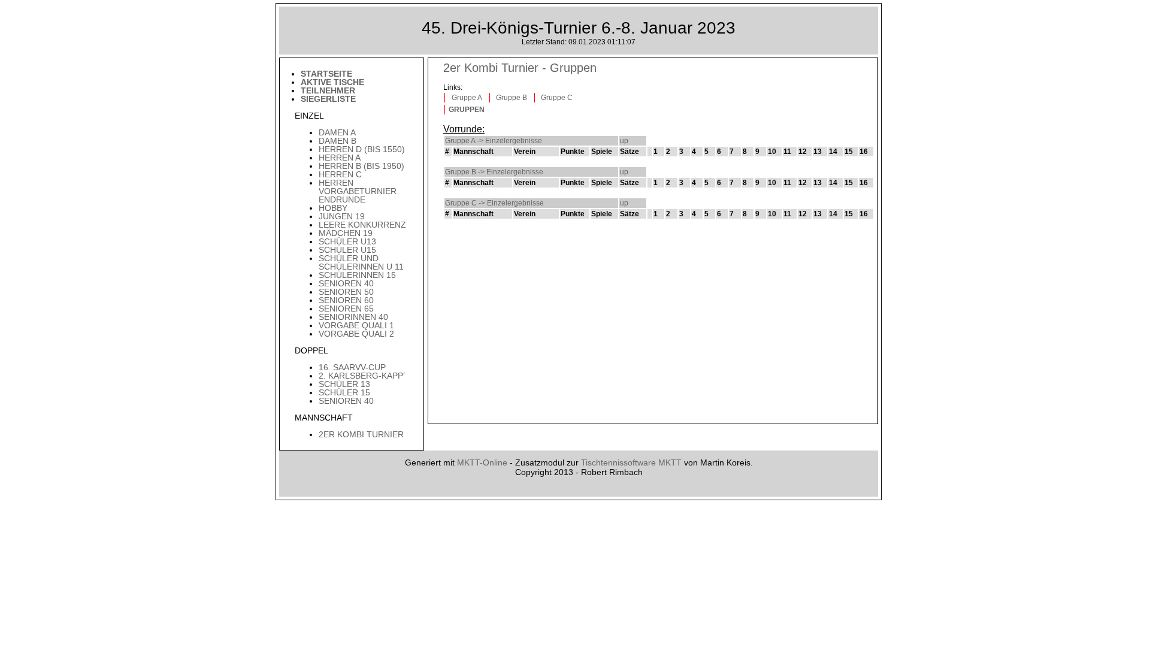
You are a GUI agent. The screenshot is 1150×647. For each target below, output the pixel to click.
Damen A (337, 132)
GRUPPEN (467, 109)
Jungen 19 (342, 216)
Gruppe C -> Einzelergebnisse (494, 203)
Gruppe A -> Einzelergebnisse (493, 141)
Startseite (326, 73)
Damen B (337, 141)
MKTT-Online (482, 462)
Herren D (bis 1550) (362, 149)
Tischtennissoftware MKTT (631, 462)
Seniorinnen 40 (353, 317)
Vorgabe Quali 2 (356, 333)
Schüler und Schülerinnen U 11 (361, 262)
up (624, 141)
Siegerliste (328, 99)
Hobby (333, 208)
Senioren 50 (346, 292)
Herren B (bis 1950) (361, 166)
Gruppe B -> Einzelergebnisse (494, 172)
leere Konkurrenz (362, 224)
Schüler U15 (347, 250)
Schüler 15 (344, 392)
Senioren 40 (346, 283)
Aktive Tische (332, 82)
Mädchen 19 (346, 233)
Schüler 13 (344, 384)
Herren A (340, 157)
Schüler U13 (347, 241)
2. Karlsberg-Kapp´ (362, 375)
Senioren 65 (346, 308)
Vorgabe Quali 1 (356, 325)
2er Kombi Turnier (361, 434)
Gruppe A (467, 97)
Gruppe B (511, 97)
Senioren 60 (346, 300)
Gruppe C (557, 97)
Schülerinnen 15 (357, 275)
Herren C (340, 174)
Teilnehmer (328, 90)
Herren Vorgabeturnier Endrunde (358, 191)
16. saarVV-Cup (352, 367)
